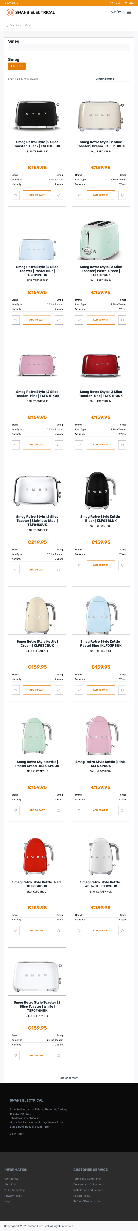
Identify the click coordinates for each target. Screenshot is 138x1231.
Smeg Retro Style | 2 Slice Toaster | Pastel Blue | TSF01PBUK (37, 271)
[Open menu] (131, 12)
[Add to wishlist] (16, 195)
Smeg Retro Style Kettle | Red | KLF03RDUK (37, 884)
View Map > (17, 1133)
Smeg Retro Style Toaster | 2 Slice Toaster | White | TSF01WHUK (37, 1006)
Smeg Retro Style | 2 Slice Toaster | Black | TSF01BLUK (37, 144)
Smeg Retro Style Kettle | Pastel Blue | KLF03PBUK (101, 643)
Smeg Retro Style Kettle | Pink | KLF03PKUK (100, 764)
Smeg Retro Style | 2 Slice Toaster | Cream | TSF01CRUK (101, 144)
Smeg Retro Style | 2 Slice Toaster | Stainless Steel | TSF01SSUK (37, 521)
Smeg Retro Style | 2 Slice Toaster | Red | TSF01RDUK (101, 394)
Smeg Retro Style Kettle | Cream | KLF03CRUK (37, 643)
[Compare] (59, 195)
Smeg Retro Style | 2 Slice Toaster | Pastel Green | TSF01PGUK (101, 271)
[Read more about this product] (37, 116)
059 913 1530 (22, 1113)
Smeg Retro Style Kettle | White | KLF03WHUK (101, 884)
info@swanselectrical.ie (24, 1118)
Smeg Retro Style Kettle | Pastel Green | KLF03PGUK (37, 764)
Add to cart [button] (37, 195)
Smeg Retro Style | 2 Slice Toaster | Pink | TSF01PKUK (37, 394)
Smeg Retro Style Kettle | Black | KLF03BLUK (101, 519)
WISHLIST (115, 2)
